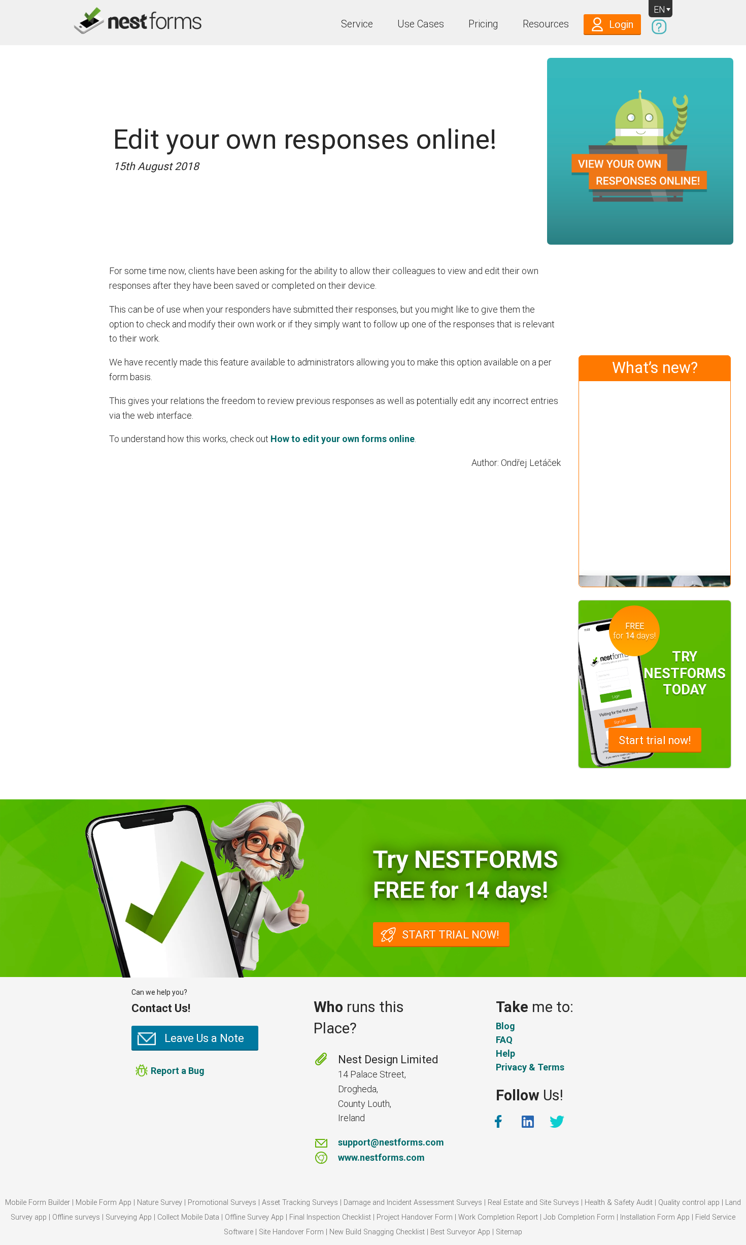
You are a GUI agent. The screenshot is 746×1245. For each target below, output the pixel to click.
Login (621, 24)
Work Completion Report (498, 1217)
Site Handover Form (291, 1232)
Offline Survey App (254, 1217)
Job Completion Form (579, 1217)
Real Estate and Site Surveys (533, 1202)
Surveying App (129, 1217)
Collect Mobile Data (188, 1217)
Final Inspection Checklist (330, 1217)
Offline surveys (76, 1217)
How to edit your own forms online (342, 438)
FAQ (504, 1039)
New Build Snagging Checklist (377, 1232)
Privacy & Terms (530, 1067)
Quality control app (689, 1202)
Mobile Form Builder (37, 1202)
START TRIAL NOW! (450, 934)
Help (505, 1053)
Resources (546, 24)
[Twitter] (558, 1121)
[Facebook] (499, 1121)
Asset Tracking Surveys (300, 1202)
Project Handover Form (415, 1217)
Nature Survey (159, 1202)
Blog (505, 1026)
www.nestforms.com (381, 1157)
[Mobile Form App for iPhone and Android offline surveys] (115, 22)
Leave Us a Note (204, 1038)
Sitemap (509, 1232)
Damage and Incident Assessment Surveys (413, 1202)
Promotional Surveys (222, 1202)
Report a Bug (178, 1070)
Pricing (483, 24)
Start (655, 740)
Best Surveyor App (460, 1232)
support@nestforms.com (391, 1142)
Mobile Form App (103, 1202)
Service (357, 24)
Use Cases (420, 24)
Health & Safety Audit (619, 1202)
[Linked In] (528, 1121)
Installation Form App (655, 1217)
